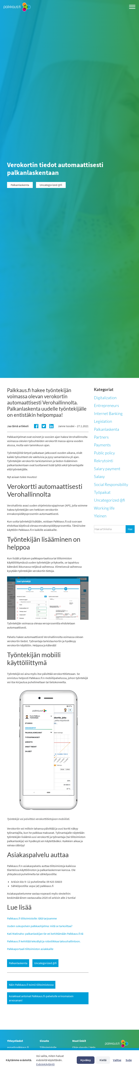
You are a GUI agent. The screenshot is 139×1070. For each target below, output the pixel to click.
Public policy (104, 452)
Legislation (103, 421)
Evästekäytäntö (45, 1064)
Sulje (129, 1060)
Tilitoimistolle (48, 1047)
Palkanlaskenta (106, 429)
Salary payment (107, 468)
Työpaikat (102, 492)
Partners (101, 437)
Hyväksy (85, 1060)
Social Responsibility (111, 484)
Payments (102, 444)
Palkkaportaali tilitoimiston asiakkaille (30, 949)
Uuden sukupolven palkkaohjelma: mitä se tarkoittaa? (39, 926)
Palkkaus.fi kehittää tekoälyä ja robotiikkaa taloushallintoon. (44, 941)
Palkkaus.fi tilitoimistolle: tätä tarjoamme (32, 918)
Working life (104, 508)
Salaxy (99, 476)
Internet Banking (108, 413)
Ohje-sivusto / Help (83, 1047)
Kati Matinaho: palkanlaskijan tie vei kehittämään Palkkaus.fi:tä (45, 933)
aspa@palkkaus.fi (18, 1047)
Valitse (117, 1060)
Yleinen (100, 515)
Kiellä (103, 1060)
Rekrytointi (103, 460)
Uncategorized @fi (109, 500)
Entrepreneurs (106, 405)
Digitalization (105, 397)
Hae (130, 529)
